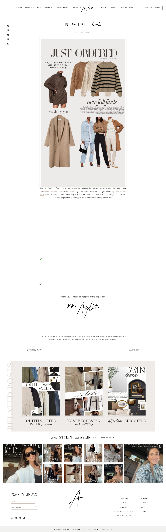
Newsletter (145, 507)
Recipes (104, 7)
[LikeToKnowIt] (8, 39)
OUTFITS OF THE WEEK (41, 422)
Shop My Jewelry (152, 7)
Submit (35, 507)
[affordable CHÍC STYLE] (127, 391)
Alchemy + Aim (105, 529)
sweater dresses (50, 191)
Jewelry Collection (124, 511)
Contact (145, 498)
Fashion (49, 7)
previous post (34, 350)
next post (134, 350)
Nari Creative (89, 529)
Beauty (19, 7)
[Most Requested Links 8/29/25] (84, 391)
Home (39, 7)
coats (60, 191)
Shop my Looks (126, 7)
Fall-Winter (83, 32)
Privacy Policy (124, 516)
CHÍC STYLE (127, 421)
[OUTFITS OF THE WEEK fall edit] (41, 391)
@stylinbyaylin (104, 438)
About (114, 7)
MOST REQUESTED (84, 422)
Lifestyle (29, 7)
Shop (145, 503)
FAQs (145, 511)
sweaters (71, 191)
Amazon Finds (62, 7)
